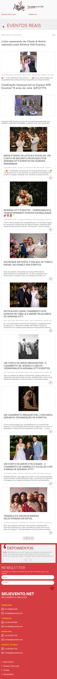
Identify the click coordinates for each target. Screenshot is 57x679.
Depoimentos (20, 547)
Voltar (54, 35)
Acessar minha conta (8, 14)
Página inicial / (6, 35)
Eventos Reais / (16, 35)
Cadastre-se (32, 14)
